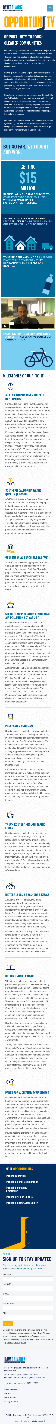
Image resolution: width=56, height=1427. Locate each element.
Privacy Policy (13, 1342)
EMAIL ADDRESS (8, 1303)
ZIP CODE (6, 1293)
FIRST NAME (7, 1274)
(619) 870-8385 (33, 1383)
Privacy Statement (12, 1401)
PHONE (5, 1313)
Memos (7, 1393)
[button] (50, 8)
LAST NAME (7, 1284)
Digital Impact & (38, 1421)
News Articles (10, 1397)
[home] (16, 8)
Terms (23, 1342)
